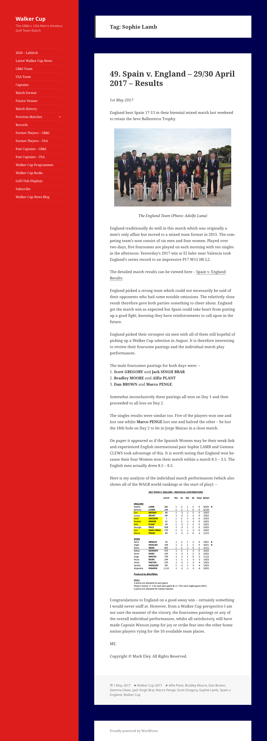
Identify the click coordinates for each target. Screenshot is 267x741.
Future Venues (26, 101)
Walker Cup (31, 18)
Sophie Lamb (208, 690)
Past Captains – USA (30, 157)
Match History (26, 109)
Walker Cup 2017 (149, 685)
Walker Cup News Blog (32, 197)
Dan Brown (217, 685)
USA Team (23, 77)
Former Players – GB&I (32, 133)
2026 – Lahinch (27, 53)
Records (22, 125)
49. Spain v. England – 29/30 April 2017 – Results (172, 78)
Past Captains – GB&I (31, 149)
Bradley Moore (196, 685)
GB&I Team (24, 69)
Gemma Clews (120, 690)
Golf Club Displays (29, 181)
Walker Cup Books (29, 173)
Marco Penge (166, 690)
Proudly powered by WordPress (134, 731)
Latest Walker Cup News (34, 61)
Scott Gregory (187, 690)
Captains (22, 85)
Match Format (26, 93)
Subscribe (23, 189)
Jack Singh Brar (143, 690)
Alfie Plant (176, 685)
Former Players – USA (32, 141)
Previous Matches (29, 117)
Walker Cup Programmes (34, 165)
